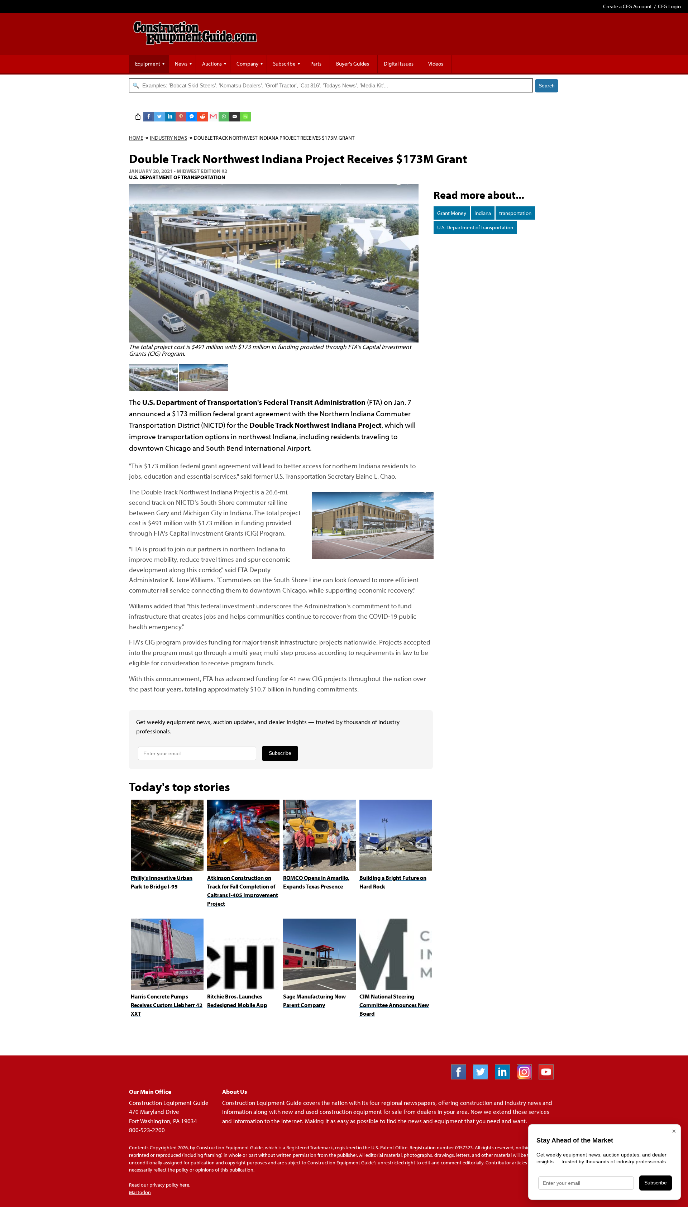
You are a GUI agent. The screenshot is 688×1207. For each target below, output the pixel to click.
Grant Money (451, 213)
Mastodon (140, 1192)
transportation (515, 213)
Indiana (482, 213)
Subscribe (284, 63)
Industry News (168, 137)
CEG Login (669, 6)
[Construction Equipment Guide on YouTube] (549, 1077)
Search (547, 85)
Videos (435, 63)
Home (136, 137)
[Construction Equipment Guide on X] (483, 1077)
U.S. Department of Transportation (475, 227)
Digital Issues (399, 63)
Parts (315, 63)
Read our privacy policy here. (159, 1185)
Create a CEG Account (627, 6)
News (181, 63)
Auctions (212, 63)
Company (247, 63)
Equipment (147, 63)
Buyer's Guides (352, 63)
